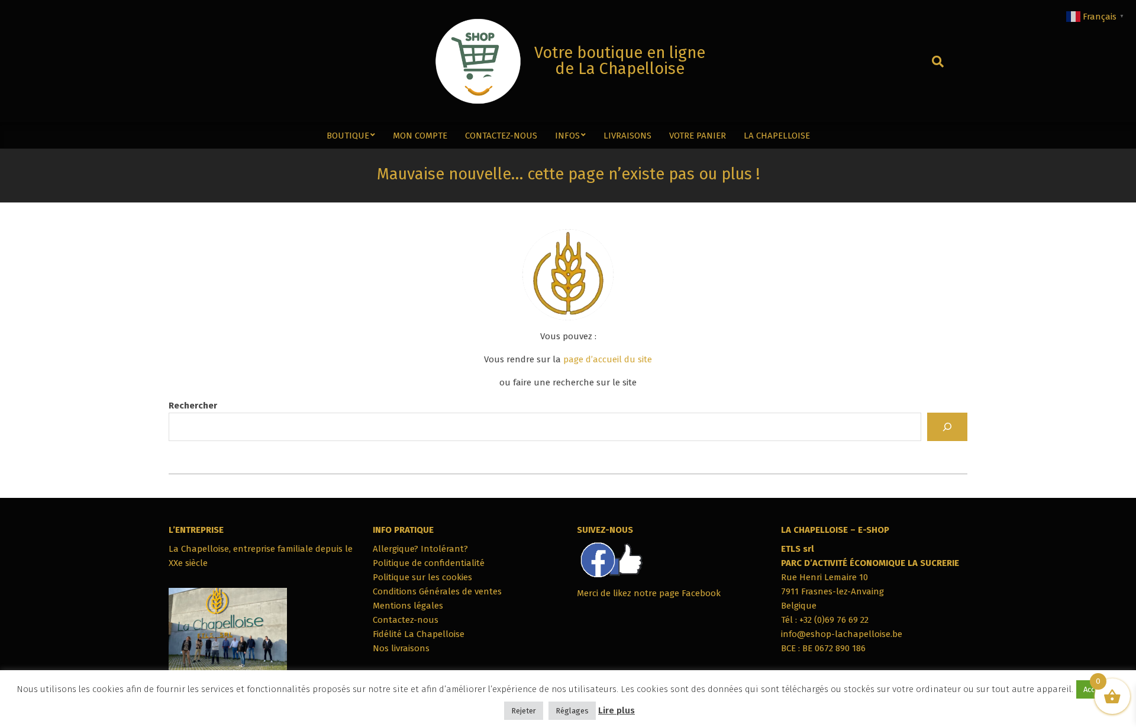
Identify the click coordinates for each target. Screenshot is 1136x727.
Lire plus (616, 710)
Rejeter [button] (523, 710)
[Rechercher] (947, 427)
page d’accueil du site (607, 359)
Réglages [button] (572, 710)
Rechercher (193, 405)
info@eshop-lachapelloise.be (841, 634)
